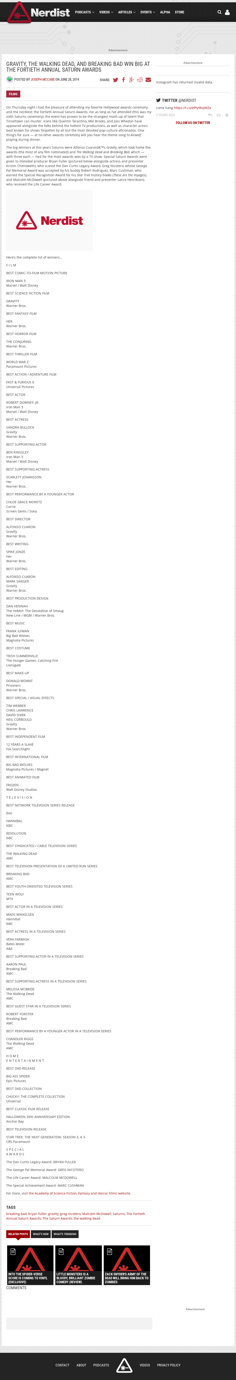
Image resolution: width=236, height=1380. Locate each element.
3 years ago (165, 115)
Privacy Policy (168, 1365)
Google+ (132, 79)
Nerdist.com (124, 1365)
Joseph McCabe (43, 79)
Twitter (116, 79)
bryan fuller (37, 1214)
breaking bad (16, 1214)
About (81, 1365)
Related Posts (18, 1234)
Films (13, 94)
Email (148, 79)
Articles (125, 12)
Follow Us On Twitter (193, 123)
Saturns (119, 1214)
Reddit (140, 79)
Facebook (124, 79)
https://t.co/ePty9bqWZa (192, 108)
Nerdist (38, 13)
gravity (53, 1214)
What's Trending (65, 1234)
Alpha (165, 12)
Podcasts (83, 12)
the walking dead (87, 1218)
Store (179, 12)
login (227, 12)
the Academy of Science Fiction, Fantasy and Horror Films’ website (79, 1193)
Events (146, 12)
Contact (62, 1365)
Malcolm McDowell (96, 1214)
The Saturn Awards (57, 1218)
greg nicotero (70, 1214)
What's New (41, 1234)
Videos (104, 12)
